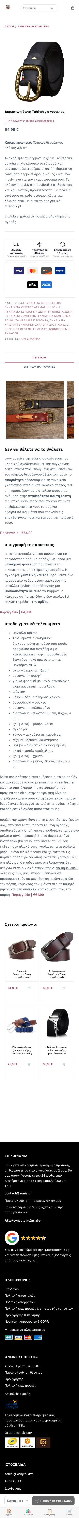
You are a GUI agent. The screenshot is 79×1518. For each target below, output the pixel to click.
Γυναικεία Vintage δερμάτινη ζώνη (32, 307)
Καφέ (24, 338)
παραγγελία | (16, 612)
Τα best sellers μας (31, 329)
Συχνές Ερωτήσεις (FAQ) (23, 1366)
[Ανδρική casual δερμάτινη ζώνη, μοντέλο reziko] (57, 946)
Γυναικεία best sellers (43, 302)
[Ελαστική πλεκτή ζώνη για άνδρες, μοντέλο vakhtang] (21, 1023)
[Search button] (52, 8)
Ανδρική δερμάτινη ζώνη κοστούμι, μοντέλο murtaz (57, 1050)
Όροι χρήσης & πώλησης (23, 1315)
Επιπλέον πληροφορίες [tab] (39, 366)
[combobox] (35, 8)
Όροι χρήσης (14, 1379)
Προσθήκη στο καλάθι (56, 1500)
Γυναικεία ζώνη (60, 311)
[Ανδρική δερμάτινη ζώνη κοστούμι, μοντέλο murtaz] (57, 1023)
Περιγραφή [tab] (40, 357)
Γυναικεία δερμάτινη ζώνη (26, 311)
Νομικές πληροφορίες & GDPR (27, 1321)
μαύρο (35, 338)
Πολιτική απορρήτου (20, 1302)
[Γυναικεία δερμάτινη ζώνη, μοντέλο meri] (21, 946)
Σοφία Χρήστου (44, 120)
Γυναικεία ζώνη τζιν (20, 315)
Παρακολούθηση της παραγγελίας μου (33, 1201)
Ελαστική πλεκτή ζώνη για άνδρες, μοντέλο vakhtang (22, 1050)
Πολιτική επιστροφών (20, 1385)
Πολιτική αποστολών (20, 1295)
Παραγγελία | (16, 533)
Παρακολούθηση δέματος (23, 1372)
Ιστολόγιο (12, 1289)
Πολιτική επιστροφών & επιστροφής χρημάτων (39, 1308)
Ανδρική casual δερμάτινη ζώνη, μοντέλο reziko (57, 974)
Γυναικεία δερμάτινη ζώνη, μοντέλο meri (22, 974)
